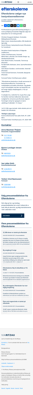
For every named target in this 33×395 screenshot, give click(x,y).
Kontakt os (4, 342)
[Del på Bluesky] (18, 25)
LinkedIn (4, 363)
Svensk (17, 388)
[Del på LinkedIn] (8, 25)
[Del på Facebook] (5, 25)
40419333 (7, 153)
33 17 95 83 (8, 135)
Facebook (10, 363)
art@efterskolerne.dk (8, 140)
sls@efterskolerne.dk (8, 171)
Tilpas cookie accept (7, 366)
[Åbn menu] (18, 2)
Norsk (12, 388)
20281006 (7, 184)
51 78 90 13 (8, 138)
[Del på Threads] (15, 25)
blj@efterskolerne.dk (8, 155)
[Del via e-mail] (24, 25)
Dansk (3, 388)
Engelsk (8, 388)
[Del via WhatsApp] (21, 25)
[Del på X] (11, 25)
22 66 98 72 (8, 169)
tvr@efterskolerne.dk (8, 187)
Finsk (21, 388)
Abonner (6, 215)
